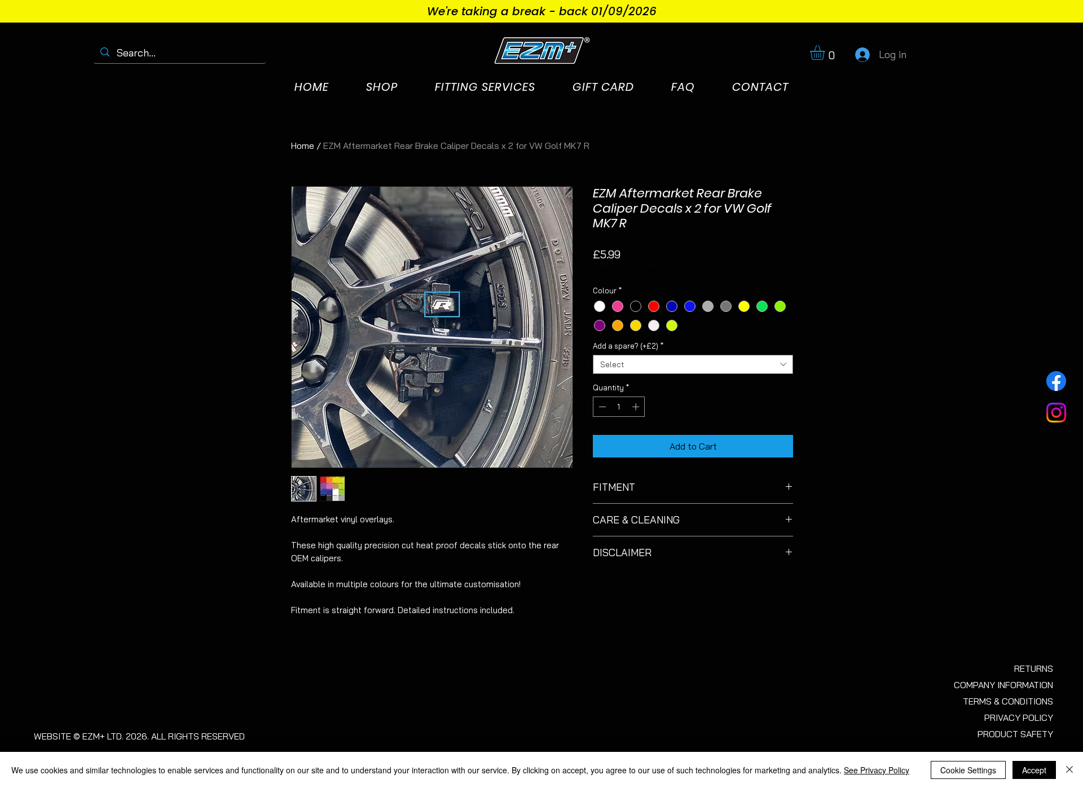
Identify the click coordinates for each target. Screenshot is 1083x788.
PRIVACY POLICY (1018, 717)
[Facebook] (1056, 381)
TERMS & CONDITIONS (1008, 701)
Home (302, 145)
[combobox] (693, 364)
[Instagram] (1056, 412)
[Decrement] (601, 406)
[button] (826, 52)
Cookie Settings (968, 770)
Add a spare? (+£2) (628, 345)
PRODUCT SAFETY (1015, 733)
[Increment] (637, 406)
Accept (1034, 770)
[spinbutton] (619, 406)
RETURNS (1033, 668)
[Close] (1069, 770)
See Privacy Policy (876, 770)
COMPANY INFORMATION (1003, 684)
